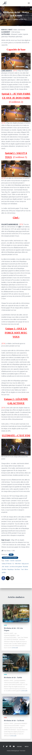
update (4, 572)
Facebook (3, 746)
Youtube (13, 746)
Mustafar (25, 566)
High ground (25, 563)
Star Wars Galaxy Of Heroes (10, 557)
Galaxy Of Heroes (7, 563)
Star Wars (17, 569)
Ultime (26, 569)
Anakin (7, 560)
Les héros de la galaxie (16, 566)
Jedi (3, 566)
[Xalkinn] (5, 3)
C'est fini (12, 560)
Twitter (6, 746)
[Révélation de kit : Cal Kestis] (16, 705)
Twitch (26, 746)
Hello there (18, 563)
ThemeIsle (22, 750)
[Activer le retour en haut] (28, 751)
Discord (19, 746)
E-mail (10, 746)
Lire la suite (15, 647)
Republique (10, 569)
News (11, 554)
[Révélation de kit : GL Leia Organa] (16, 613)
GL (13, 563)
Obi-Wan (4, 569)
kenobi (7, 566)
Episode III (18, 560)
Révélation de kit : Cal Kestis (14, 720)
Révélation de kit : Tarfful (13, 677)
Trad (22, 569)
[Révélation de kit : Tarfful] (16, 662)
